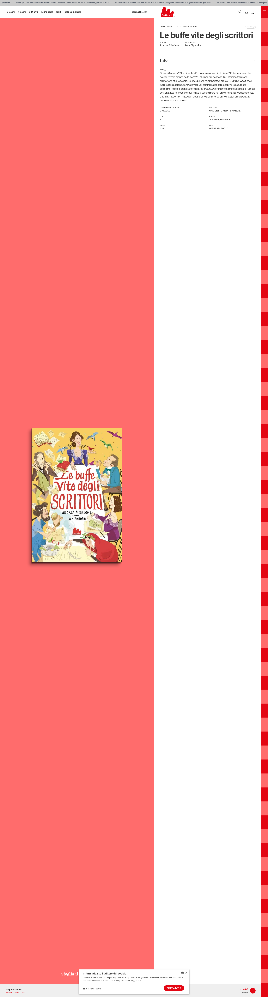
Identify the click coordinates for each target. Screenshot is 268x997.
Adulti (58, 11)
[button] (92, 988)
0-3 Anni (11, 11)
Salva (249, 27)
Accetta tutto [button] (174, 988)
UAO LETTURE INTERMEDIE (186, 27)
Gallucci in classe (73, 11)
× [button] (186, 973)
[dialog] (134, 981)
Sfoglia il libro (77, 974)
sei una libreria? (139, 11)
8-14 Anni (33, 11)
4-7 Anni (22, 11)
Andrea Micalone (169, 45)
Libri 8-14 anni (166, 27)
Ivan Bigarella (193, 45)
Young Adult (47, 11)
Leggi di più (136, 980)
